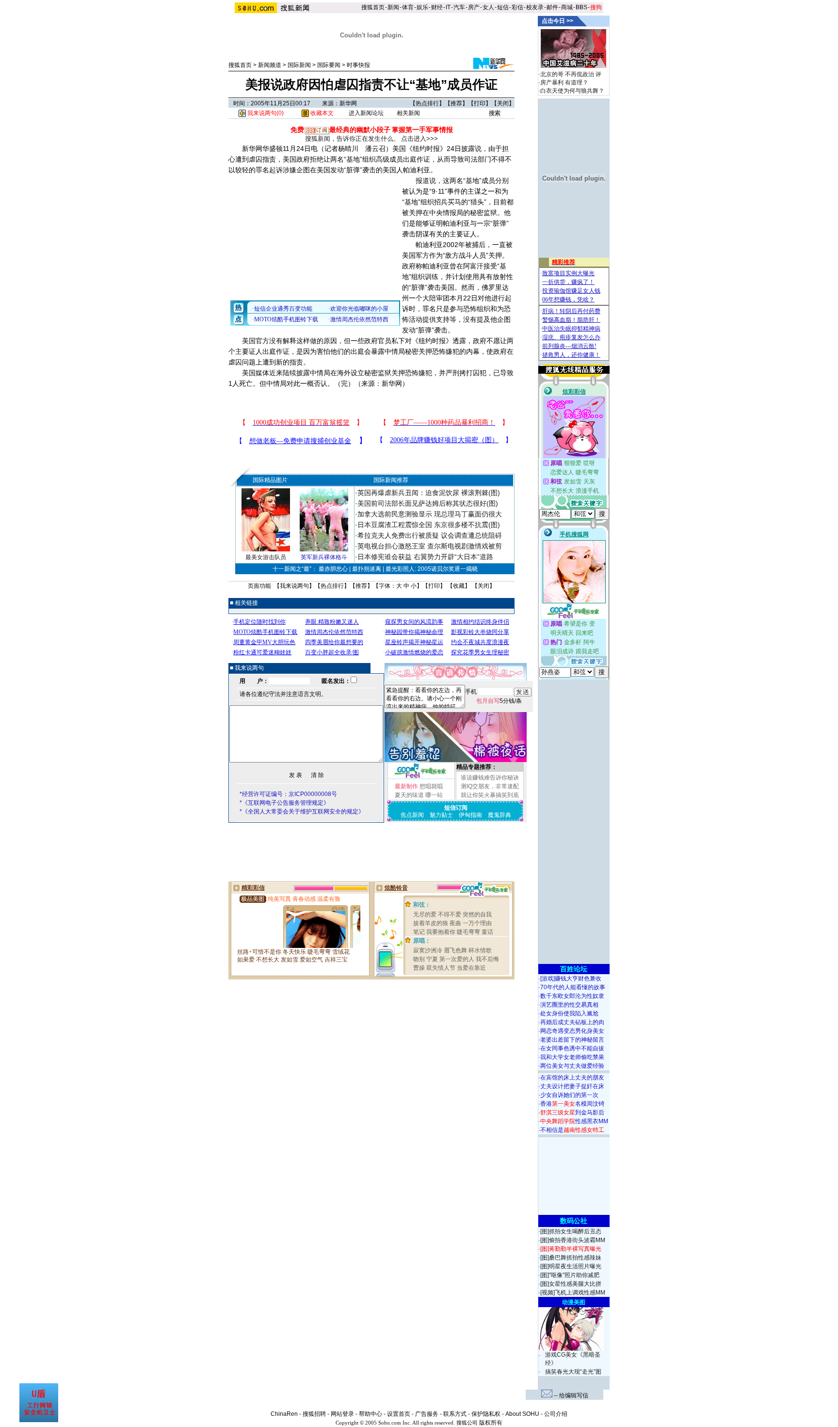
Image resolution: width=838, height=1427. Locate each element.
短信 (503, 7)
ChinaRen (284, 1413)
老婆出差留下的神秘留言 (572, 1039)
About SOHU (522, 1413)
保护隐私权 (485, 1413)
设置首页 (398, 1413)
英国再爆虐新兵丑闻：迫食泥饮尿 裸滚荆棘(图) (428, 493)
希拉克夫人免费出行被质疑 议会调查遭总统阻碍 (429, 535)
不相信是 (572, 1130)
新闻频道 (269, 65)
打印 (479, 103)
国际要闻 (328, 65)
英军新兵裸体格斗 (324, 557)
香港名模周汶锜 (572, 1103)
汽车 (459, 7)
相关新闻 (408, 113)
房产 (474, 7)
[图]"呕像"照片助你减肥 (569, 1275)
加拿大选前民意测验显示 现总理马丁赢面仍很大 (429, 514)
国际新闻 (299, 65)
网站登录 (342, 1413)
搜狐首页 (373, 7)
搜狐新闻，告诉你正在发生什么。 (352, 138)
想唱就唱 (431, 786)
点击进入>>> (419, 138)
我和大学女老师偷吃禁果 (572, 1057)
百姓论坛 (573, 969)
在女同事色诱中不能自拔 (572, 1048)
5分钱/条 (499, 700)
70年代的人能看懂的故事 (572, 987)
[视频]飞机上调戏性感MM (572, 1292)
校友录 (535, 7)
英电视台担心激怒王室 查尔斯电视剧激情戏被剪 (429, 546)
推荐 (456, 103)
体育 (408, 7)
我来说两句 (294, 585)
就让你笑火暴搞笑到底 (490, 795)
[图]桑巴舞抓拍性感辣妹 (570, 1257)
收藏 (459, 585)
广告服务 (426, 1413)
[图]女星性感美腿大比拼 (570, 1283)
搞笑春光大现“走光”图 (573, 1371)
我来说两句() (265, 113)
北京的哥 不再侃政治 (567, 74)
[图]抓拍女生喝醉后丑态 (570, 1231)
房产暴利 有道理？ (564, 82)
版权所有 (490, 1422)
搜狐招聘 (314, 1413)
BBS (581, 7)
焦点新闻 (412, 815)
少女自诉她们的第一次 (569, 1095)
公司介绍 (555, 1413)
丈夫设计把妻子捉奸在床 (572, 1086)
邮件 (552, 7)
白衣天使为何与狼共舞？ (572, 90)
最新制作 (406, 786)
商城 (567, 7)
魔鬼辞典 (499, 815)
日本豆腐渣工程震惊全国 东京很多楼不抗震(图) (428, 525)
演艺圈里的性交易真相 (569, 1004)
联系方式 (455, 1413)
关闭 (503, 103)
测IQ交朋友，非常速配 (490, 786)
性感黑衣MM (574, 1121)
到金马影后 (572, 1112)
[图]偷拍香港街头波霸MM (572, 1240)
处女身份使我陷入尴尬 (569, 1013)
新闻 (393, 7)
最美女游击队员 (265, 557)
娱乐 (422, 7)
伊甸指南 (470, 815)
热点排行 (427, 103)
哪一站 (434, 795)
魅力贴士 (441, 815)
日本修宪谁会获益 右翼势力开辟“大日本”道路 (425, 557)
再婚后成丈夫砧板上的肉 (572, 1022)
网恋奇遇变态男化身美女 (572, 1031)
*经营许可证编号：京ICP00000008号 (288, 794)
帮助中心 (370, 1413)
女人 (488, 7)
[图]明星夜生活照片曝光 (570, 1266)
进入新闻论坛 (366, 113)
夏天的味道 (409, 795)
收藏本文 (321, 113)
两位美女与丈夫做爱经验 (572, 1065)
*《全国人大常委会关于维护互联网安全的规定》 (302, 811)
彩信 (517, 7)
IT (448, 7)
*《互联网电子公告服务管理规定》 (284, 802)
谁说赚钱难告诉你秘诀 (490, 777)
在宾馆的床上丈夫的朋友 (572, 1077)
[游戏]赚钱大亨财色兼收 (570, 978)
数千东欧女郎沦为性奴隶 (572, 996)
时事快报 (358, 65)
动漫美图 (573, 1302)
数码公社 (573, 1221)
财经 (437, 7)
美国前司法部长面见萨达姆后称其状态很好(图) (427, 503)
